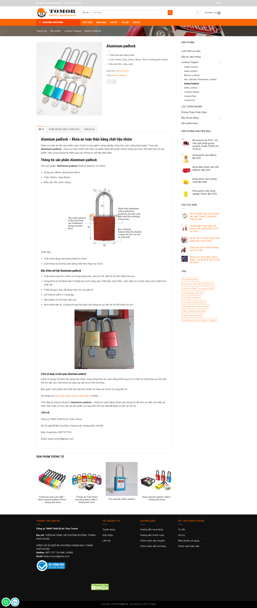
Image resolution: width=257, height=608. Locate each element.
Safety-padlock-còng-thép (193, 311)
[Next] (172, 486)
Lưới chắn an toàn (190, 51)
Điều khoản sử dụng (188, 540)
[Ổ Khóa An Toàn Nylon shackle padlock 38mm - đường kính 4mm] (87, 478)
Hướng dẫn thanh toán (152, 535)
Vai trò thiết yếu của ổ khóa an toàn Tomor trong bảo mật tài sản (204, 216)
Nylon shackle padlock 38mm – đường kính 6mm (156, 498)
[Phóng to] (40, 112)
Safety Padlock (93, 30)
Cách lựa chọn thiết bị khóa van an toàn (204, 249)
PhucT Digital (150, 604)
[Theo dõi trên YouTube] (219, 3)
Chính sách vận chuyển (152, 540)
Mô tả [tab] (41, 129)
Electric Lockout (192, 75)
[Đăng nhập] (198, 12)
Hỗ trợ (181, 535)
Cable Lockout (191, 67)
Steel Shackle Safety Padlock (194, 320)
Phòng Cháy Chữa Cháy (194, 112)
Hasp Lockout (190, 71)
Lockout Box (190, 96)
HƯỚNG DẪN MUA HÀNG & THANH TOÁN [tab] (64, 129)
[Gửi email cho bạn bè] (114, 81)
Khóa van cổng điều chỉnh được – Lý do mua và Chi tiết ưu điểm (205, 260)
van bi (74, 395)
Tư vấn (181, 529)
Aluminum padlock (190, 279)
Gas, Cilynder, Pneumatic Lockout (200, 79)
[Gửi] (170, 12)
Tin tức (113, 22)
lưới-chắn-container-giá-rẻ (193, 302)
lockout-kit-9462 (189, 288)
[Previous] (36, 486)
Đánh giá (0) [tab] (89, 129)
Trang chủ (41, 30)
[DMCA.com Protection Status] (100, 586)
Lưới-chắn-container (191, 297)
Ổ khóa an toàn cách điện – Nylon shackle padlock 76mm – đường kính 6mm (52, 499)
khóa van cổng (62, 395)
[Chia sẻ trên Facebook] (109, 81)
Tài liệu (125, 22)
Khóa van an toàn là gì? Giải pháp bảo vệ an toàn (205, 239)
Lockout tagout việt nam (192, 293)
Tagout (213, 320)
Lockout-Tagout (72, 30)
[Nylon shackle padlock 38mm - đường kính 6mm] (156, 478)
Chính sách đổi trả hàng (153, 546)
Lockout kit (189, 100)
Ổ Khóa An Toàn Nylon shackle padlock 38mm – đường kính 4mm (87, 499)
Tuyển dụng (108, 529)
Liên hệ (136, 22)
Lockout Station (191, 92)
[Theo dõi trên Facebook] (216, 3)
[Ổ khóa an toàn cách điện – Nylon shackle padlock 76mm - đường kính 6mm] (52, 478)
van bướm (84, 395)
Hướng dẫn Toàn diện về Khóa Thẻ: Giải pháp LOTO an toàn (204, 229)
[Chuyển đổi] (219, 62)
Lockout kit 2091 (207, 288)
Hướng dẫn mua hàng (151, 529)
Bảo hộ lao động (190, 117)
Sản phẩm (101, 22)
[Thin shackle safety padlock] (122, 479)
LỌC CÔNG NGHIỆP (191, 106)
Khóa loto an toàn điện (191, 284)
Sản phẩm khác (189, 123)
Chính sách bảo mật (188, 546)
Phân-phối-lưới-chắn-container (195, 306)
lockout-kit (208, 284)
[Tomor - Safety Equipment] (56, 12)
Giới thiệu (87, 22)
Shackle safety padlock (192, 315)
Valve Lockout (191, 88)
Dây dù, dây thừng (191, 56)
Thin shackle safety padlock (121, 499)
